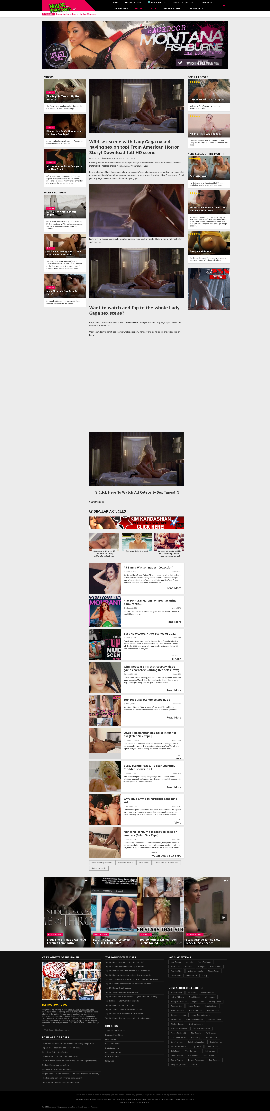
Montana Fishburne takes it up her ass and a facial (208, 209)
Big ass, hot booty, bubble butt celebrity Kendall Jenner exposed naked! (169, 553)
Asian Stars (175, 967)
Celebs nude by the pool (137, 551)
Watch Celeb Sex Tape (166, 855)
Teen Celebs (176, 975)
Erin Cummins (214, 1060)
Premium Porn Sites (114, 1035)
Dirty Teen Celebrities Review (55, 1052)
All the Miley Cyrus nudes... (205, 133)
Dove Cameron (207, 993)
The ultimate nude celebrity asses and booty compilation (68, 1043)
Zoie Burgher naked (196, 1042)
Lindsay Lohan (213, 1011)
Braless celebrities (125, 863)
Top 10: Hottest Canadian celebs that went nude (127, 971)
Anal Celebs (176, 962)
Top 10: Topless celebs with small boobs (123, 1009)
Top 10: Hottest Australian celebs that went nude (128, 975)
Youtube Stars (176, 971)
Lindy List (109, 1061)
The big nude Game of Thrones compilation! (62, 1078)
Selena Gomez (194, 1006)
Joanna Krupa (208, 1055)
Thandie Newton (192, 1051)
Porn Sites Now (112, 1056)
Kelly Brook (175, 1051)
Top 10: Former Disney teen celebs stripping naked (128, 1018)
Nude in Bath (191, 975)
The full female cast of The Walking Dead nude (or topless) (69, 1061)
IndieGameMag (112, 1048)
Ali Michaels (210, 997)
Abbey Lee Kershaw (179, 1002)
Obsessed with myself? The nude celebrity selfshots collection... (104, 553)
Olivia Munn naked (178, 1037)
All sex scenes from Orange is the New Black (64, 168)
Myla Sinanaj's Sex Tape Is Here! (61, 293)
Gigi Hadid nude (196, 1024)
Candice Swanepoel (194, 1019)
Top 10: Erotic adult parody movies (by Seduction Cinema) (131, 996)
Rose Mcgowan (177, 1042)
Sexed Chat (206, 3)
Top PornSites (158, 3)
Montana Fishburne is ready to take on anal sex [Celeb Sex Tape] (150, 833)
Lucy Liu (51, 211)
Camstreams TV (197, 8)
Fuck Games (110, 1039)
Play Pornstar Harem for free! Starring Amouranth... (150, 602)
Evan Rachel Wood (178, 1046)
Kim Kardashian (195, 1011)
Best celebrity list (113, 1052)
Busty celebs (144, 863)
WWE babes (211, 1033)
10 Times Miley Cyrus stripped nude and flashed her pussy (131, 979)
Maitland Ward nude (179, 1028)
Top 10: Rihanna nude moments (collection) (124, 966)
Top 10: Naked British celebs (118, 988)
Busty (204, 975)
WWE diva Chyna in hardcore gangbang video (150, 800)
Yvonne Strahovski (178, 1033)
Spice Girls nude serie (201, 1015)
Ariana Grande (176, 993)
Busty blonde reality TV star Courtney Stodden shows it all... (149, 767)
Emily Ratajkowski (178, 1064)
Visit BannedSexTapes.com (56, 1030)
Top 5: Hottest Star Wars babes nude (122, 1001)
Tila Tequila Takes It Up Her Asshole (62, 98)
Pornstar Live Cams (183, 3)
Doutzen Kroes (211, 1037)
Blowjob (201, 967)
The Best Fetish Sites (115, 1031)
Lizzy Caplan (196, 1046)
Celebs (138, 8)
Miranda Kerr (176, 1019)
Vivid (178, 759)
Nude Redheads (204, 962)
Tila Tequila (196, 1033)
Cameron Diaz (176, 1006)
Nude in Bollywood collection (55, 1065)
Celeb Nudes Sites (172, 8)
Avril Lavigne (210, 1051)
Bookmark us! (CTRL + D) (112, 158)
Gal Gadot (192, 993)
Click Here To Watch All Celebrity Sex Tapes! (136, 492)
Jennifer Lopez (211, 1006)
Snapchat (189, 967)
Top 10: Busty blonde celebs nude (147, 699)
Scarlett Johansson (178, 1015)
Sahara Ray (195, 1037)
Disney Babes (213, 971)
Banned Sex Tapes (54, 1004)
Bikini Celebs (215, 967)
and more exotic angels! (61, 213)
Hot (152, 8)
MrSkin (176, 659)
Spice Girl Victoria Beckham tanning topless (61, 1082)
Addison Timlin (214, 1019)
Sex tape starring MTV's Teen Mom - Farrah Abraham (63, 253)
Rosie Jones (193, 1055)
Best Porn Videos (113, 1043)
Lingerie (189, 962)
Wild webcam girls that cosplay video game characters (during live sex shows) (151, 668)
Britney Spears (215, 1002)
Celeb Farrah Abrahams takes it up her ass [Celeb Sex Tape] (150, 734)
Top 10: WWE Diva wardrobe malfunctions (124, 1014)
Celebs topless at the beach (166, 863)
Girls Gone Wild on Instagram (207, 99)
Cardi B (194, 1064)
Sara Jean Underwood (201, 1028)
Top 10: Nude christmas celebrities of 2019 (124, 962)
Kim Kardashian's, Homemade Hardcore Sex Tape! (64, 133)
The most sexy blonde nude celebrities (60, 1056)
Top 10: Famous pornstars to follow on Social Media (129, 984)
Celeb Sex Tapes (133, 3)
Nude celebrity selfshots (102, 863)
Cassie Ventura (177, 1060)
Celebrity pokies (199, 176)
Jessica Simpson (177, 1011)
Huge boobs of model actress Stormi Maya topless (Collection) (70, 1073)
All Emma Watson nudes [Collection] (148, 567)
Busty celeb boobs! (201, 251)
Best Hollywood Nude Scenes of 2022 (150, 633)
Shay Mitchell (194, 997)
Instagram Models (195, 971)
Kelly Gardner (212, 1046)
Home (115, 3)
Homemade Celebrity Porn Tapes (57, 1069)
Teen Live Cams (120, 8)
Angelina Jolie (198, 1002)
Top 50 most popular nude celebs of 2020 (61, 1048)
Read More (174, 588)
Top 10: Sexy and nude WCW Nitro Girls (122, 992)
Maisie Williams (177, 997)
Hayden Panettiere (196, 1060)
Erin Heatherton (177, 1024)
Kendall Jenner (216, 1042)
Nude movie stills (99, 868)
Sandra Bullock (177, 1055)
